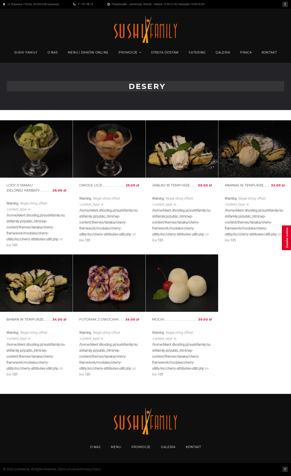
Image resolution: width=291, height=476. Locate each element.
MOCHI (158, 319)
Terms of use (66, 469)
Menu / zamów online (88, 52)
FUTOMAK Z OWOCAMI (99, 319)
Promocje (127, 52)
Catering (197, 52)
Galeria (223, 52)
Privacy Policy (91, 469)
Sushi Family (25, 52)
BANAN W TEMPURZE (24, 319)
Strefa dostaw (165, 52)
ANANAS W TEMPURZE (244, 185)
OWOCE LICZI (90, 185)
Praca (245, 52)
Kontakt (269, 52)
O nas (53, 52)
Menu (116, 447)
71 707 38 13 (85, 4)
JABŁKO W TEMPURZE (171, 185)
